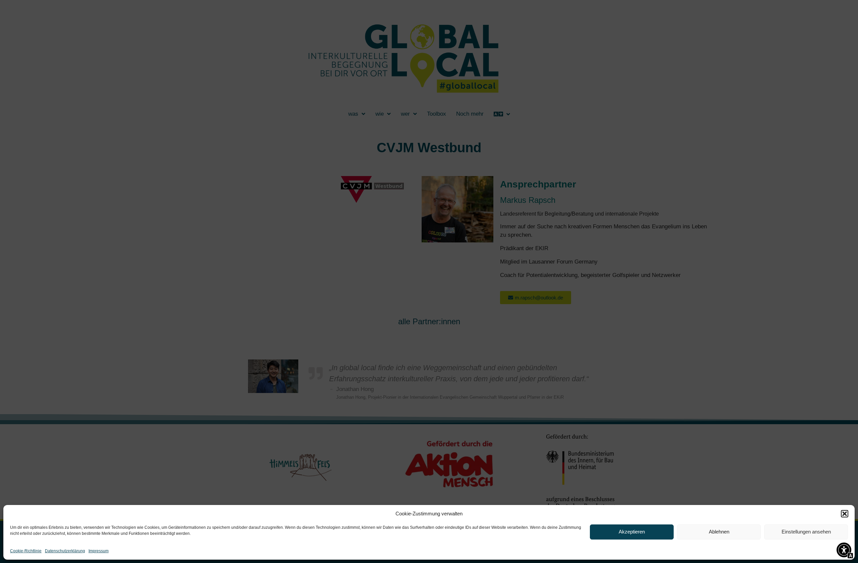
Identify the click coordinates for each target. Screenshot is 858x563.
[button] (844, 513)
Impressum (98, 551)
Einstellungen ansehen (806, 531)
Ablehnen (719, 531)
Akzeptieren (632, 531)
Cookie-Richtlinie (26, 551)
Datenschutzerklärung (65, 551)
